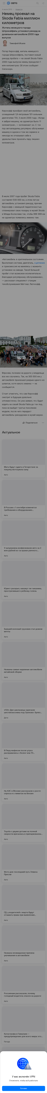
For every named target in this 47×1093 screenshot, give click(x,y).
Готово (23, 1088)
